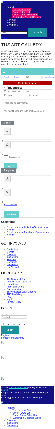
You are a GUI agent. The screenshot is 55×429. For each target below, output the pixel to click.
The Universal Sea (21, 9)
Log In (10, 166)
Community (12, 25)
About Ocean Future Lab (19, 281)
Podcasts (11, 259)
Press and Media (15, 287)
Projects (11, 7)
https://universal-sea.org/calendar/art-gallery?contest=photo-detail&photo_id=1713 (19, 91)
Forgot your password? (12, 338)
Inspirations (12, 22)
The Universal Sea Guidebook (22, 292)
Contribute (12, 262)
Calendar (11, 20)
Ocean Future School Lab (25, 14)
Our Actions (12, 249)
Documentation (14, 289)
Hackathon (12, 284)
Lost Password (11, 205)
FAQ (9, 297)
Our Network (13, 267)
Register (11, 214)
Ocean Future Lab (21, 12)
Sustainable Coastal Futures (26, 17)
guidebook (23, 64)
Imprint (10, 299)
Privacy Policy (14, 302)
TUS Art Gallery (14, 294)
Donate (10, 252)
